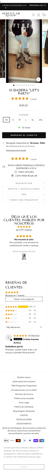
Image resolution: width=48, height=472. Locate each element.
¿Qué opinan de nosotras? (24, 381)
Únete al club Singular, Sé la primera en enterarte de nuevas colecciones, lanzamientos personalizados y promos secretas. (24, 431)
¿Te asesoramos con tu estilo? (24, 390)
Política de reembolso (24, 406)
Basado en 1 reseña (14, 295)
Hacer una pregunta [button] (24, 299)
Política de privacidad (24, 398)
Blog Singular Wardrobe (24, 411)
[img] (24, 226)
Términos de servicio (24, 394)
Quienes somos (24, 377)
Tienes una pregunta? (24, 200)
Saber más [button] (9, 460)
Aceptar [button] (24, 467)
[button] (20, 98)
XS (6, 119)
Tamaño (24, 115)
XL (32, 119)
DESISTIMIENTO (24, 423)
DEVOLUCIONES (24, 419)
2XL (41, 119)
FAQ (24, 194)
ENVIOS (24, 415)
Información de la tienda (16, 150)
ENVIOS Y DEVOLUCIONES (24, 189)
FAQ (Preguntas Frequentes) (24, 385)
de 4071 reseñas (24, 229)
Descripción (24, 183)
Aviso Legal (24, 402)
